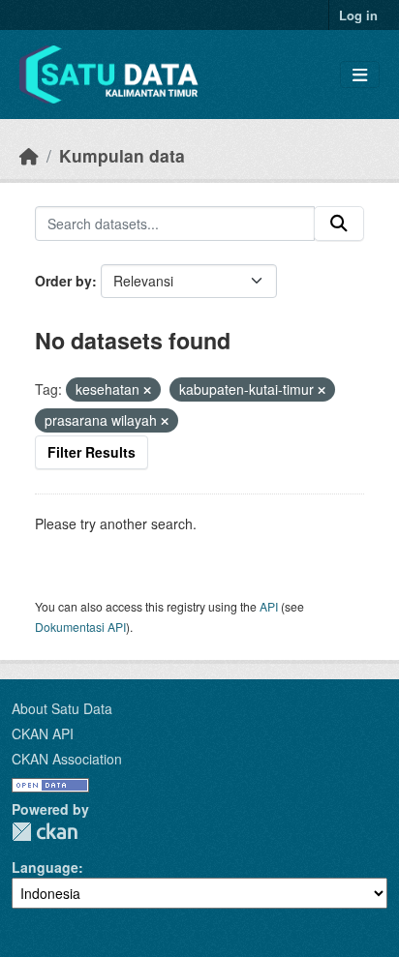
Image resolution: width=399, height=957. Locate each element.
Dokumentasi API (80, 626)
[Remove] (147, 390)
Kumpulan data (122, 155)
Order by (63, 280)
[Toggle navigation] (360, 75)
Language (45, 867)
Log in (358, 15)
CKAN (44, 832)
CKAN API (43, 733)
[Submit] (339, 223)
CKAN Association (67, 758)
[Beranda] (29, 155)
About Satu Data (62, 708)
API (269, 606)
